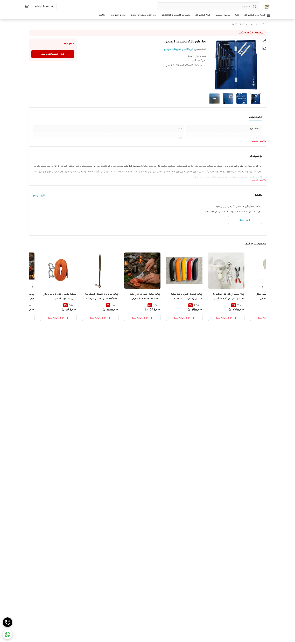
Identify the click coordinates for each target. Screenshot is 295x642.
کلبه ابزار (262, 24)
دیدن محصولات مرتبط (52, 54)
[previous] (262, 287)
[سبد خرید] (27, 6)
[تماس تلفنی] (7, 622)
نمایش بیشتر (258, 141)
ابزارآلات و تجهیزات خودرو (243, 24)
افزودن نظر (39, 195)
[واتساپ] (7, 634)
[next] (33, 287)
